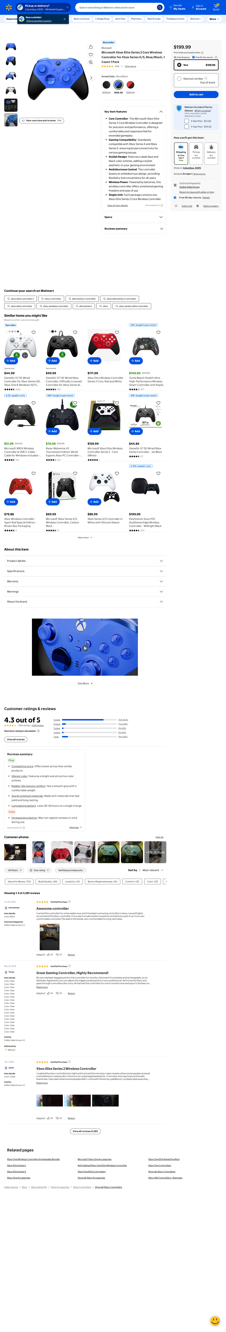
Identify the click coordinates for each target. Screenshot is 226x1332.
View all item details (117, 205)
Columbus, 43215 (192, 167)
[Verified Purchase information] (69, 901)
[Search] (160, 7)
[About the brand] (161, 601)
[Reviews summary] (122, 66)
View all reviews (16, 739)
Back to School (82, 18)
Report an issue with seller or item (196, 192)
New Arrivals (153, 18)
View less (74, 827)
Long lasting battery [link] (23, 805)
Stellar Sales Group (189, 186)
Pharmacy (136, 18)
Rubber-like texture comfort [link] (28, 786)
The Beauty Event (175, 18)
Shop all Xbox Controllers (161, 1171)
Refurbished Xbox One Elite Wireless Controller (102, 1165)
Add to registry (211, 206)
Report (71, 954)
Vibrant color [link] (19, 776)
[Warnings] (161, 591)
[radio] (106, 87)
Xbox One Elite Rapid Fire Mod (163, 1159)
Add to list (187, 206)
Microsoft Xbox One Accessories (94, 1159)
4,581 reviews (38, 725)
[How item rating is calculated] (38, 730)
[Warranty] (161, 581)
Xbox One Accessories (18, 1177)
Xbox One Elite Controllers (92, 1171)
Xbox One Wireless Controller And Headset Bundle (33, 1159)
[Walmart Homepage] (8, 7)
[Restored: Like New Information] (205, 78)
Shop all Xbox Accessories (91, 1177)
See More (83, 683)
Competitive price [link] (22, 766)
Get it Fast (120, 18)
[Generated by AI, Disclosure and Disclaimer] (161, 205)
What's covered (202, 110)
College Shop (102, 18)
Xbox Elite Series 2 (16, 1165)
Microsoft (107, 47)
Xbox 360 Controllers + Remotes (165, 1177)
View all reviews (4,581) (85, 1131)
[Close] (65, 19)
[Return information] (215, 57)
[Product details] (161, 561)
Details (206, 197)
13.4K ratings (130, 66)
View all (159, 837)
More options (200, 174)
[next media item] (91, 78)
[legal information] (202, 52)
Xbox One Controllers (159, 1165)
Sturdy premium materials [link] (27, 796)
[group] (119, 66)
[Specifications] (161, 571)
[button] (177, 7)
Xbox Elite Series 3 (16, 1171)
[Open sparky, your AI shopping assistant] (215, 1321)
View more (83, 537)
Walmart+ (195, 18)
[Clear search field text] (151, 7)
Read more (42, 987)
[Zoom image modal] (91, 62)
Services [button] (35, 18)
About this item (16, 549)
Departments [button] (13, 18)
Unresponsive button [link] (24, 817)
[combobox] (119, 7)
